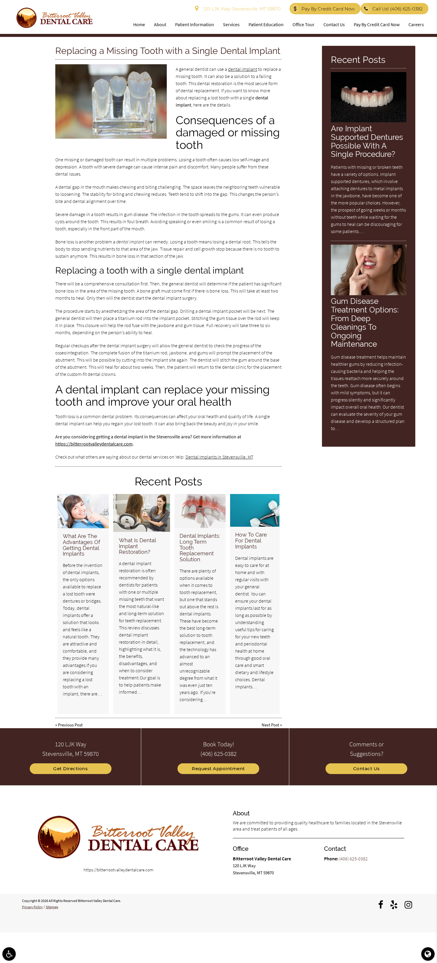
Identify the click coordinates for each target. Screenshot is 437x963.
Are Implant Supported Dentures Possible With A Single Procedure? (367, 141)
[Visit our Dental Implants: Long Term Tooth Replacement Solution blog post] (200, 511)
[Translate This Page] (428, 954)
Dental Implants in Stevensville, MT (219, 457)
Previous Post (70, 725)
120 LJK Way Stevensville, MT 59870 (241, 9)
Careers (416, 24)
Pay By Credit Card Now (328, 9)
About (160, 24)
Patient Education (266, 24)
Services (231, 24)
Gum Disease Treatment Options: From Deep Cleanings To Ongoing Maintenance (365, 322)
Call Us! (397, 9)
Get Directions (70, 768)
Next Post (270, 725)
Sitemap (52, 907)
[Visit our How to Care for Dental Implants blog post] (254, 510)
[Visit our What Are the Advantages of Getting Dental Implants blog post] (83, 511)
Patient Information (194, 24)
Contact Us (334, 24)
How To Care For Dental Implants (251, 540)
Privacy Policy (32, 907)
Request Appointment (218, 768)
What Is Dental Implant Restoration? (137, 546)
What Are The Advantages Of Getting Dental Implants (81, 545)
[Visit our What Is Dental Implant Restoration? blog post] (141, 513)
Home (139, 24)
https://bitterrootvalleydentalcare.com (94, 444)
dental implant (242, 69)
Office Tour (304, 24)
